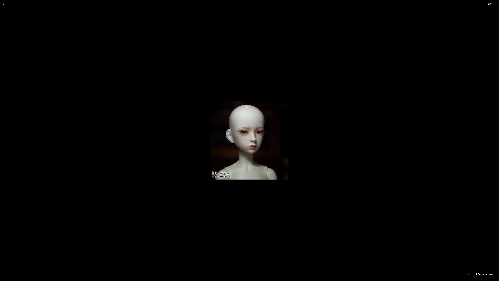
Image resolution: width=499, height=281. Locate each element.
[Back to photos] (4, 4)
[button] (7, 140)
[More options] (494, 4)
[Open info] (489, 4)
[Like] (469, 274)
